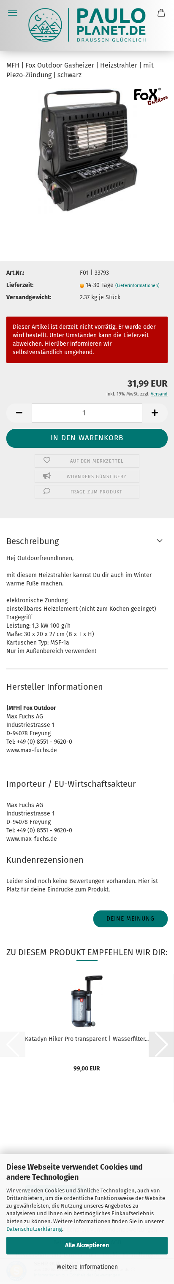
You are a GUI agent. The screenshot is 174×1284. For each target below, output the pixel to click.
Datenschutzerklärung (34, 1229)
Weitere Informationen (87, 1266)
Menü (12, 12)
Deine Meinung (130, 918)
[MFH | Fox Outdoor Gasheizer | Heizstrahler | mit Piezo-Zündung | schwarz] (87, 150)
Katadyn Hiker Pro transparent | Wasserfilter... (87, 1039)
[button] (19, 413)
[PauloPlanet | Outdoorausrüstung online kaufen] (87, 25)
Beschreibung (32, 541)
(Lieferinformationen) (137, 285)
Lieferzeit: (19, 285)
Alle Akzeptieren (87, 1245)
